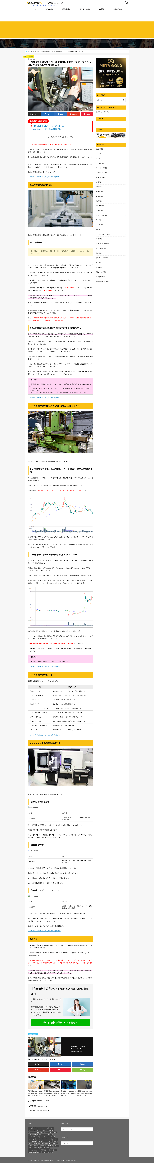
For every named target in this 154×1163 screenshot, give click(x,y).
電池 (44, 1152)
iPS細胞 (50, 1130)
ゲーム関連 (99, 191)
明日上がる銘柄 (44, 1148)
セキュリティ (51, 1136)
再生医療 (37, 1145)
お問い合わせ (117, 9)
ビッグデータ (47, 1141)
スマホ (42, 1136)
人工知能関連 (66, 9)
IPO (44, 1130)
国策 (56, 1145)
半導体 (50, 1145)
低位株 (54, 1143)
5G (30, 1128)
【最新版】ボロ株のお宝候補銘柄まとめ (48, 126)
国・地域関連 (100, 206)
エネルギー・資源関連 (103, 243)
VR (38, 1132)
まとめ (98, 158)
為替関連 (99, 239)
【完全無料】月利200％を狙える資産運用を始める (44, 177)
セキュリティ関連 (101, 172)
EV (51, 1128)
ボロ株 (55, 1141)
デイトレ (47, 1139)
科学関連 (99, 267)
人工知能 (39, 1143)
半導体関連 (99, 210)
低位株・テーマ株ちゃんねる (57, 1160)
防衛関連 (99, 187)
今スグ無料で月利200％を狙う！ (60, 1022)
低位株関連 (49, 9)
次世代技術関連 (85, 9)
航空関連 (99, 262)
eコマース (32, 1130)
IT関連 (98, 229)
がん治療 (44, 1132)
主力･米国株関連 (101, 248)
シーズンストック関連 (103, 234)
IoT (38, 1130)
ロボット (32, 1143)
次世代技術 (45, 1150)
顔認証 (50, 1152)
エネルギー (32, 1134)
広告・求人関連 (101, 272)
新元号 (36, 1148)
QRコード (32, 1132)
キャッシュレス (41, 1134)
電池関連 (99, 201)
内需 (30, 1145)
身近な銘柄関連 (101, 276)
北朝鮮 (43, 1145)
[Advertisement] (77, 24)
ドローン (55, 1139)
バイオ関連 (99, 224)
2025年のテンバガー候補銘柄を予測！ (48, 129)
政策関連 (99, 182)
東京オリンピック (34, 1150)
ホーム (34, 9)
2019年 (35, 1128)
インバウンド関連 (101, 215)
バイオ (39, 1141)
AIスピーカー (44, 1128)
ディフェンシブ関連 (102, 258)
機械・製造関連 (34, 1034)
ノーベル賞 (32, 1141)
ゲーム (50, 1134)
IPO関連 (101, 9)
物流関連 (99, 253)
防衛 (39, 1152)
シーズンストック (34, 1136)
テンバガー (99, 153)
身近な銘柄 (32, 1152)
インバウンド (53, 1132)
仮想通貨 (47, 1143)
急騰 (30, 1148)
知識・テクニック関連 (103, 281)
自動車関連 (99, 196)
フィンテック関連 (101, 168)
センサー (32, 1139)
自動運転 (53, 1150)
